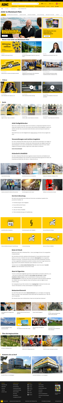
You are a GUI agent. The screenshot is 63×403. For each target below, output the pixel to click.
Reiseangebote (15, 395)
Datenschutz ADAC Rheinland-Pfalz (31, 401)
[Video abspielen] (31, 87)
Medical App (4, 386)
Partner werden (41, 386)
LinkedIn (30, 392)
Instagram (30, 388)
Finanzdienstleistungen (17, 388)
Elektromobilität (33, 0)
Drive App (3, 388)
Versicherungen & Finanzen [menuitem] (40, 6)
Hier (13, 262)
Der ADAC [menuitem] (57, 6)
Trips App (3, 390)
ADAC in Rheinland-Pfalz (22, 8)
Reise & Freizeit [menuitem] (22, 6)
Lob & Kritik (40, 390)
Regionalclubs (13, 8)
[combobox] (25, 4)
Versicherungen (15, 384)
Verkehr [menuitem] (52, 6)
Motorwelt (56, 383)
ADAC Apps (3, 383)
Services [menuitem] (48, 6)
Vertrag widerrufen (58, 401)
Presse (40, 397)
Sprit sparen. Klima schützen (41, 0)
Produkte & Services (16, 383)
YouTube (30, 386)
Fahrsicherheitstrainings (17, 390)
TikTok (30, 390)
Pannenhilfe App (4, 384)
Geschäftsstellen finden (43, 388)
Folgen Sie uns (29, 383)
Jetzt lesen (5, 35)
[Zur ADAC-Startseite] (5, 4)
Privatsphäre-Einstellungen (46, 401)
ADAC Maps (15, 393)
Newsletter (40, 391)
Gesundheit (49, 0)
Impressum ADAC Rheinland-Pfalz (15, 401)
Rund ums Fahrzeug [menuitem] (29, 6)
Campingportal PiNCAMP (17, 397)
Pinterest (30, 394)
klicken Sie (33, 132)
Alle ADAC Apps (4, 391)
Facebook (30, 384)
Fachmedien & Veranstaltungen (44, 395)
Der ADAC (6, 8)
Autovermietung (16, 386)
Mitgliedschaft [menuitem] (14, 6)
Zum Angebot (47, 36)
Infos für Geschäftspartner (43, 393)
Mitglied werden (11, 0)
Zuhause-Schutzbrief (25, 0)
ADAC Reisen (18, 0)
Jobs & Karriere (41, 384)
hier (36, 132)
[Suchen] (37, 4)
